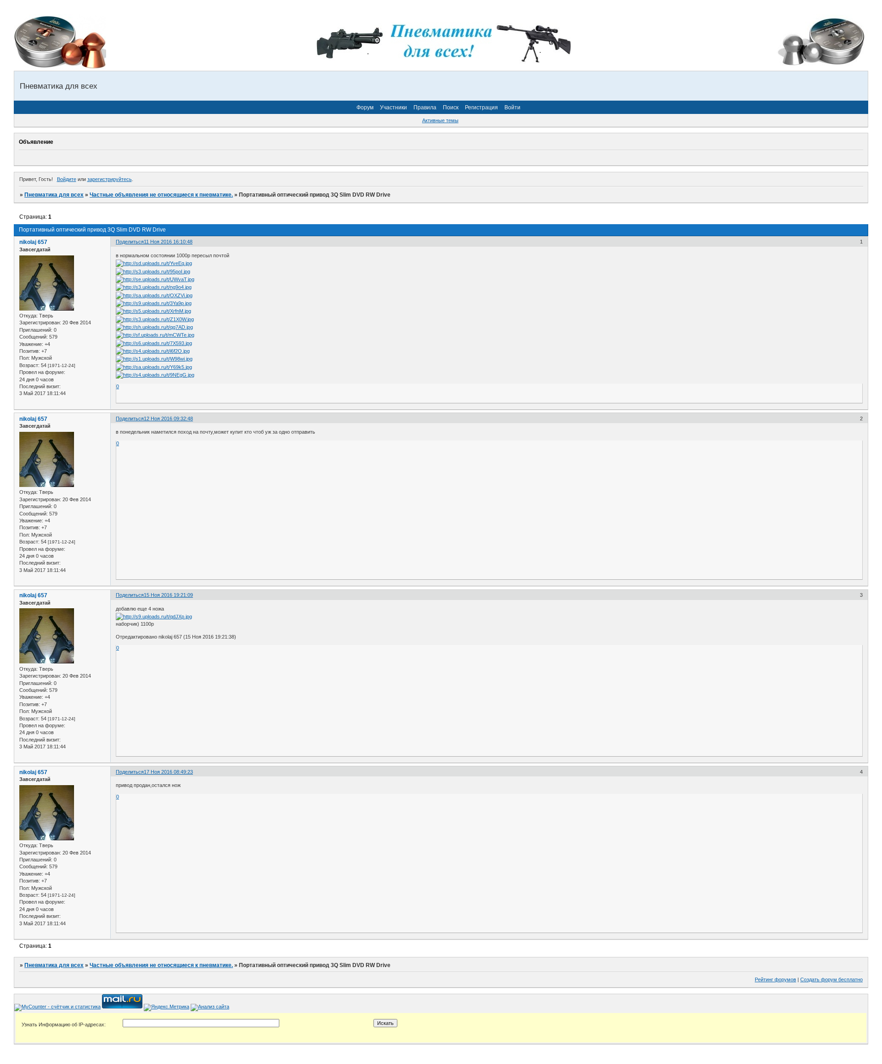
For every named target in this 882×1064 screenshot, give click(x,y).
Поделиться (130, 241)
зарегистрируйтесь (109, 179)
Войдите (66, 179)
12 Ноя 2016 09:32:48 (168, 418)
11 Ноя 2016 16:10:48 (168, 241)
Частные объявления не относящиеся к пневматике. (161, 195)
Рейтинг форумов (775, 979)
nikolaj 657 (33, 242)
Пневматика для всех (54, 195)
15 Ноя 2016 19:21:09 (168, 595)
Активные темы (440, 120)
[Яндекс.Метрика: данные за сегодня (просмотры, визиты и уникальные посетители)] (166, 1007)
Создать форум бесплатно (831, 979)
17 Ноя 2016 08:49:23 (168, 772)
